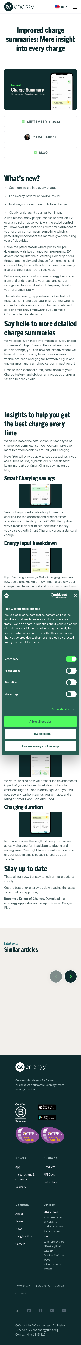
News (18, 1229)
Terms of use (22, 1286)
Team (19, 1221)
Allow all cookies (40, 721)
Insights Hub (23, 1236)
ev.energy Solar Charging (42, 577)
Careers (20, 1244)
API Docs (49, 1174)
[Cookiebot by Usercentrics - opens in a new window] (51, 595)
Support (20, 1186)
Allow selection (41, 733)
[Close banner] (75, 595)
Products (49, 1167)
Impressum (21, 1293)
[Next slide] (70, 976)
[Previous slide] (56, 976)
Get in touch (51, 1182)
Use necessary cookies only (40, 746)
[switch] (71, 671)
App (18, 1167)
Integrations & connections (24, 1177)
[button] (61, 7)
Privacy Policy (42, 1286)
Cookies (59, 1286)
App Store (50, 903)
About (19, 1213)
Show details (60, 709)
